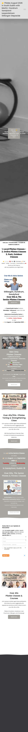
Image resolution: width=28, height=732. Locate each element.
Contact (7, 261)
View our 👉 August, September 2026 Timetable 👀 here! (14, 133)
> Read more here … (14, 512)
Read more (14, 302)
